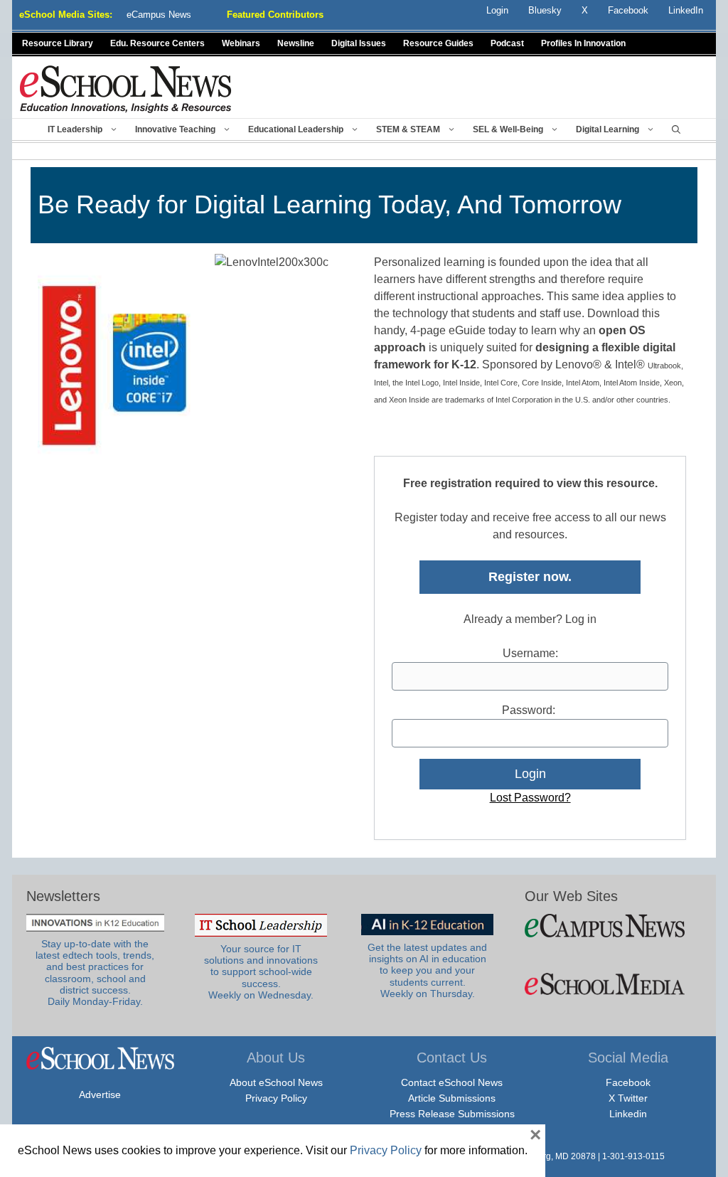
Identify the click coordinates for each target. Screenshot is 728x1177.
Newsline (295, 43)
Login (497, 10)
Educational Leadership (295, 129)
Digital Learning (607, 129)
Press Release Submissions (452, 1113)
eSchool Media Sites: (65, 14)
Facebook (628, 1082)
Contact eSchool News (452, 1082)
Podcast (507, 43)
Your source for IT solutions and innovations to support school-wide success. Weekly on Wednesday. (261, 972)
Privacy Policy (276, 1098)
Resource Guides (438, 43)
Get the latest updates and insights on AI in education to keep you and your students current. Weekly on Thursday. (427, 970)
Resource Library (57, 43)
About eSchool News (276, 1082)
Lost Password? (530, 798)
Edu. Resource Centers (157, 43)
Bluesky (545, 10)
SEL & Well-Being (508, 129)
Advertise (100, 1094)
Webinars (241, 43)
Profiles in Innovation (583, 43)
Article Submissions (452, 1098)
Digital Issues (358, 43)
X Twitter (628, 1098)
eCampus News (159, 14)
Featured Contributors (275, 14)
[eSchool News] (125, 88)
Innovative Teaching (175, 129)
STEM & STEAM (408, 129)
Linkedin (628, 1113)
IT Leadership (75, 129)
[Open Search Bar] (676, 129)
